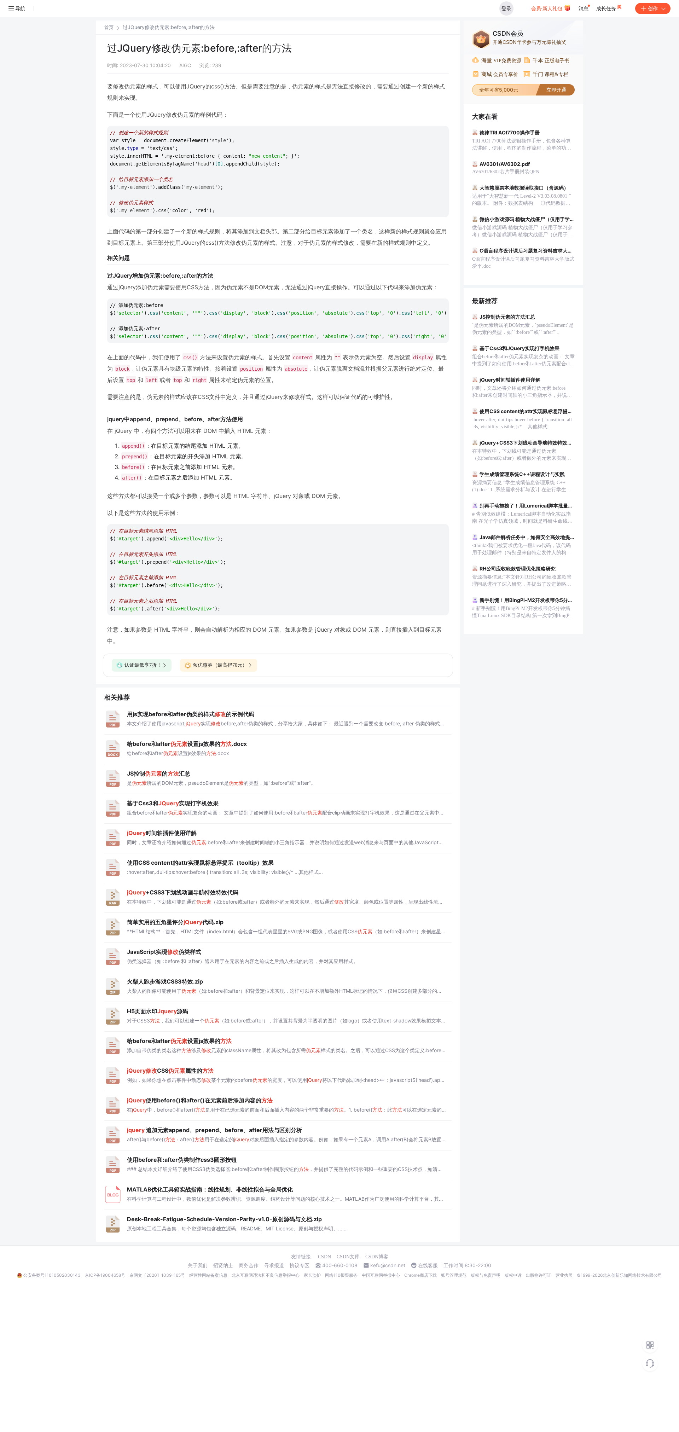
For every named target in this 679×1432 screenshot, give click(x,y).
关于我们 (198, 1265)
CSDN (324, 1256)
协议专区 (299, 1265)
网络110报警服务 (341, 1275)
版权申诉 (513, 1275)
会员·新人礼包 (547, 8)
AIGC (185, 65)
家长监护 (312, 1275)
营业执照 (564, 1275)
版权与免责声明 (485, 1275)
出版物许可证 (538, 1275)
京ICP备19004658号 (105, 1275)
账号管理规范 (453, 1275)
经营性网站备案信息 (208, 1275)
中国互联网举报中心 (381, 1275)
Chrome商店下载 (420, 1275)
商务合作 (249, 1265)
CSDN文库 (348, 1256)
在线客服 (428, 1265)
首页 (109, 27)
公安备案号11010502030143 (52, 1275)
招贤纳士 (223, 1265)
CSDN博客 (376, 1256)
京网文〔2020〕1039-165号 (157, 1275)
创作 (653, 8)
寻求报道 (274, 1265)
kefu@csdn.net (387, 1265)
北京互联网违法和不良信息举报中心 (266, 1275)
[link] (109, 27)
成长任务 (606, 8)
